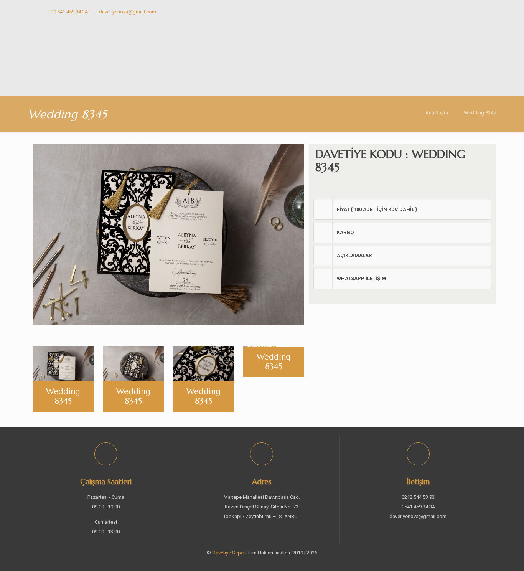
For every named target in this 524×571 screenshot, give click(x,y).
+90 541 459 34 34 (67, 12)
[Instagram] (480, 11)
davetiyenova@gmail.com (127, 12)
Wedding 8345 (480, 113)
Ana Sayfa (436, 113)
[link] (402, 209)
